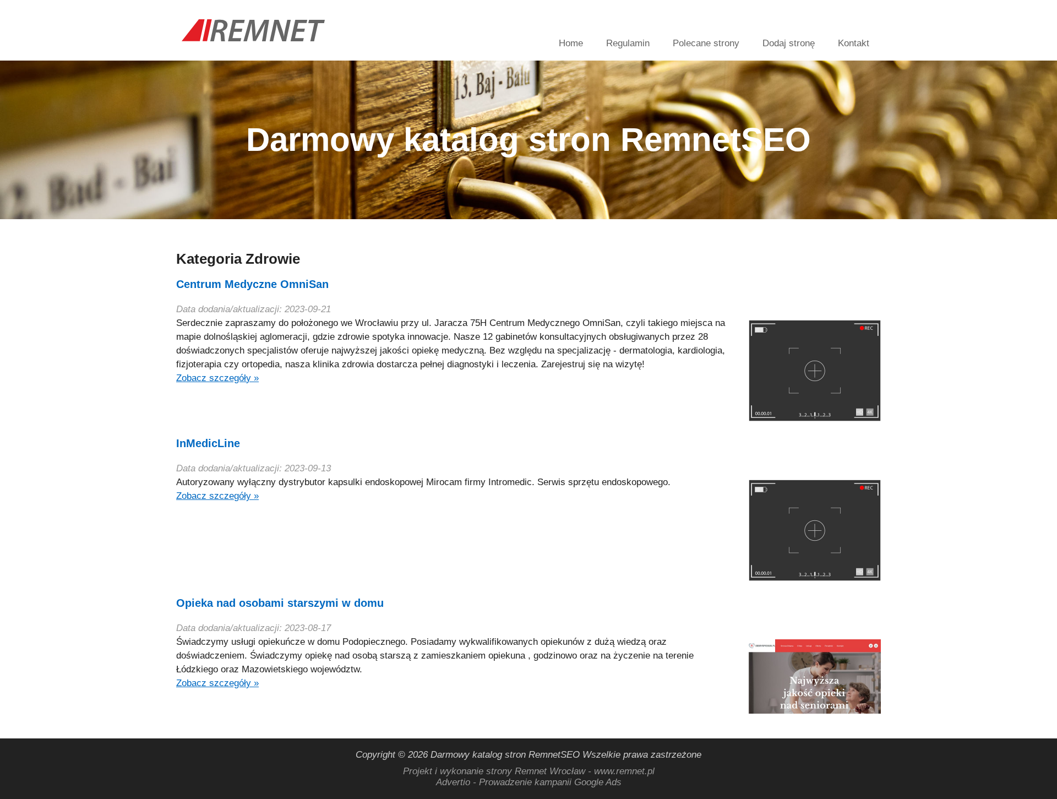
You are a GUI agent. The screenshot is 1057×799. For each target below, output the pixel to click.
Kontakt (853, 43)
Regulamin (628, 43)
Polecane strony (706, 43)
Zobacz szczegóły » (217, 378)
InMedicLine (208, 443)
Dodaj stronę (788, 43)
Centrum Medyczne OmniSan (252, 284)
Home (571, 43)
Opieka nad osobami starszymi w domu (280, 603)
